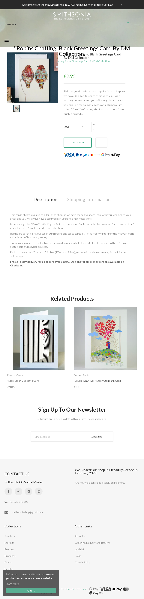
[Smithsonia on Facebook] (8, 491)
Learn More (12, 583)
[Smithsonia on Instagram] (39, 491)
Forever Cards (15, 375)
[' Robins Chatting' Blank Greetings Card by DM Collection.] (16, 108)
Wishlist (79, 549)
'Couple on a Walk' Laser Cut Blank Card (97, 380)
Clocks (8, 562)
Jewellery (9, 536)
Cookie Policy (82, 562)
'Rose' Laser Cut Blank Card (23, 380)
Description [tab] (45, 199)
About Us (80, 536)
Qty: (66, 126)
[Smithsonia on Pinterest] (28, 491)
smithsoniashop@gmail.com (27, 512)
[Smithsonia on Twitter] (18, 491)
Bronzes (9, 549)
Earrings (9, 542)
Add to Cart (79, 142)
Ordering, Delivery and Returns (92, 542)
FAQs (78, 555)
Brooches (10, 555)
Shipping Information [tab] (89, 199)
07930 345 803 (19, 501)
